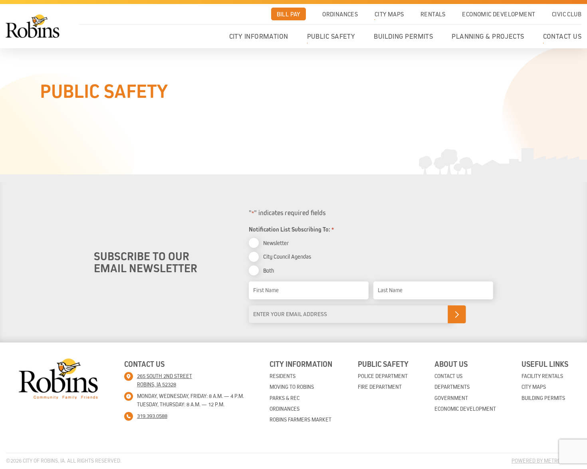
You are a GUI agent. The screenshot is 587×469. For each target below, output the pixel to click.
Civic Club (566, 14)
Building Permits (403, 36)
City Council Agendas (287, 256)
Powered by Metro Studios (546, 460)
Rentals (433, 14)
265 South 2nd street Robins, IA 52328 (164, 380)
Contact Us (562, 36)
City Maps (389, 14)
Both (268, 270)
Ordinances (340, 14)
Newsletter (276, 242)
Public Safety (331, 36)
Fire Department (380, 387)
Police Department (383, 376)
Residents (282, 376)
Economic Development (498, 14)
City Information (258, 36)
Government (451, 398)
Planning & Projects (488, 36)
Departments (452, 387)
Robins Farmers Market (300, 419)
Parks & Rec (284, 398)
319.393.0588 (152, 416)
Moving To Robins (292, 387)
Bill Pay (288, 14)
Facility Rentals (542, 376)
